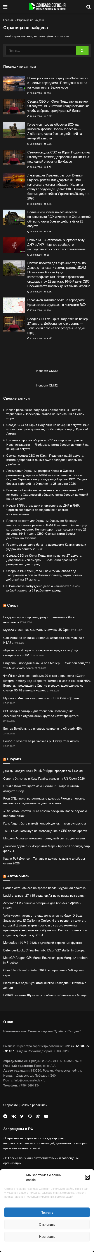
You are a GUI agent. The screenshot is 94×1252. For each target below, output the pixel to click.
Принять (47, 1212)
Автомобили (18, 875)
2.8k (49, 143)
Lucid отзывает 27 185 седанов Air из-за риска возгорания (44, 895)
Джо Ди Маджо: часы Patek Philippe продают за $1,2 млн (43, 770)
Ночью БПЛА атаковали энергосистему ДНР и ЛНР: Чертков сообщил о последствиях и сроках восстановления (56, 244)
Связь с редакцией (34, 1104)
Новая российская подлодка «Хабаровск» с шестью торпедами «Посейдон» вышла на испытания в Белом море (57, 82)
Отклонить (47, 1224)
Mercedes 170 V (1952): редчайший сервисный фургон (42, 942)
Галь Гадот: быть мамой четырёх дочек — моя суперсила (44, 823)
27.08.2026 (35, 310)
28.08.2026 (35, 92)
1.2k (49, 203)
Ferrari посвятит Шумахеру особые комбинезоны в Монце (45, 995)
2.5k (49, 231)
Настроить (47, 1236)
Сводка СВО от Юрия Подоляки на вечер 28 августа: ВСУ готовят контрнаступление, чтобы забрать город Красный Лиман (58, 106)
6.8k (49, 291)
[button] (87, 1177)
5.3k (49, 116)
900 (48, 310)
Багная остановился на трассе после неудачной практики (44, 887)
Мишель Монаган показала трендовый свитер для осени (44, 838)
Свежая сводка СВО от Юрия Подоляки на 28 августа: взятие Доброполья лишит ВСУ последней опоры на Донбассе (58, 157)
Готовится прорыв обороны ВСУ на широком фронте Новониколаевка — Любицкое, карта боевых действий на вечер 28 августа (54, 131)
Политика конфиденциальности (47, 1246)
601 (48, 254)
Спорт (12, 605)
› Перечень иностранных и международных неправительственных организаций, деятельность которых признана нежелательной (45, 1143)
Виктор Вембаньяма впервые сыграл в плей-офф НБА (42, 728)
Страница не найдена (31, 20)
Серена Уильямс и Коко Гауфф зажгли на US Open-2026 (44, 778)
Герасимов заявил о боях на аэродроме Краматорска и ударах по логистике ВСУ (56, 302)
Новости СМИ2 (47, 370)
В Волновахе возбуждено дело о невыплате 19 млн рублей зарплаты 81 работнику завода (43, 588)
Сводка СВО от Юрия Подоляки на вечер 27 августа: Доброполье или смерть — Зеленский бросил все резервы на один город (57, 325)
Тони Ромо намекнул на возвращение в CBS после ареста (45, 830)
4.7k (49, 167)
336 (48, 92)
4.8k (49, 338)
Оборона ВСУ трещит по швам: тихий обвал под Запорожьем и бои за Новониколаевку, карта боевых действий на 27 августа (44, 574)
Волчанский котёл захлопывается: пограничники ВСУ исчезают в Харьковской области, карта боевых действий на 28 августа (58, 219)
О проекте (10, 1104)
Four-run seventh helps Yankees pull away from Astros (41, 741)
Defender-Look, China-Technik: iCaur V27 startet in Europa (44, 950)
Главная (8, 20)
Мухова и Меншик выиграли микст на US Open (36, 629)
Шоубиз (14, 758)
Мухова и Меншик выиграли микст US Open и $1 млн (41, 698)
